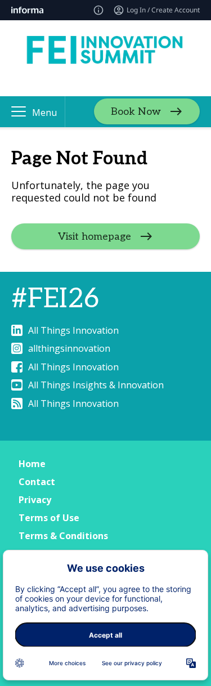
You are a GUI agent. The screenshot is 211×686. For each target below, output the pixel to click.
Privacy (35, 500)
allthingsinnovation (69, 348)
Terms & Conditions (63, 536)
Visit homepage (94, 237)
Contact (37, 482)
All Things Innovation (73, 330)
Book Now (136, 112)
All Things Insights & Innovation (96, 385)
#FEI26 (55, 299)
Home (32, 464)
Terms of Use (49, 518)
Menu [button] (44, 112)
